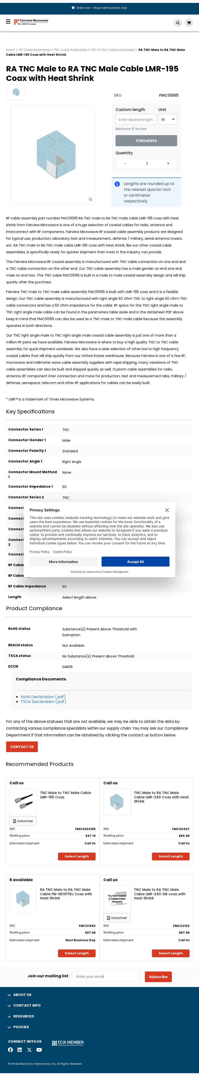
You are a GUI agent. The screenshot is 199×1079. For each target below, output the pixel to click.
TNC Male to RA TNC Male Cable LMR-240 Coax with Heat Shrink (161, 797)
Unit (162, 109)
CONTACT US (22, 746)
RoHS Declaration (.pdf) (43, 697)
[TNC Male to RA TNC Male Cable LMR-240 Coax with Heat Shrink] (117, 795)
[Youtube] (38, 1050)
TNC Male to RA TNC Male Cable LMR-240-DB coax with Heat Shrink (159, 894)
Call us (16, 783)
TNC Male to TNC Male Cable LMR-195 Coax (65, 795)
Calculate (146, 140)
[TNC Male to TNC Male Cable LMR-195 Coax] (23, 795)
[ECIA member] (67, 1043)
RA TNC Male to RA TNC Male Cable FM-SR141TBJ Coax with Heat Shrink (66, 894)
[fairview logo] (31, 21)
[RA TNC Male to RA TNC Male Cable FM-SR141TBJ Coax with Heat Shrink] (23, 891)
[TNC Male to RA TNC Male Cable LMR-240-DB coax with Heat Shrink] (117, 891)
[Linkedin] (19, 1050)
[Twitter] (29, 1050)
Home (10, 50)
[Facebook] (10, 1050)
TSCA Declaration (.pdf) (43, 701)
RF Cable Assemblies (34, 50)
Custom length (130, 109)
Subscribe (158, 976)
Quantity (124, 153)
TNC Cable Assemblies (70, 50)
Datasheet (25, 821)
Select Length (77, 856)
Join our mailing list (47, 976)
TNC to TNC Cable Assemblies (112, 50)
